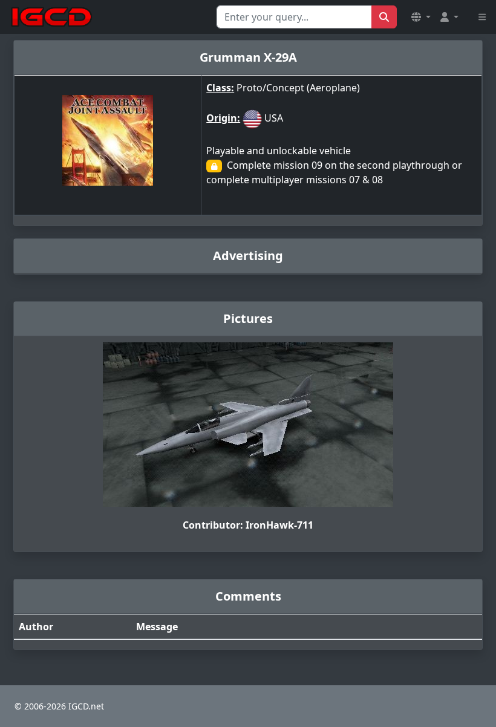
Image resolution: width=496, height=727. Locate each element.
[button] (421, 17)
